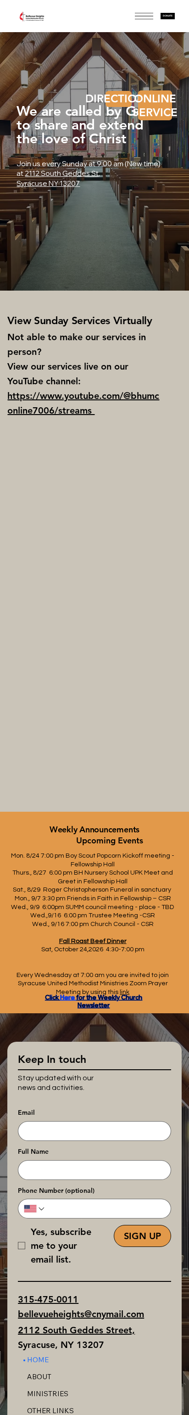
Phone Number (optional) (56, 1190)
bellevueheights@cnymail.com (81, 1314)
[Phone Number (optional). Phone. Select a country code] (35, 1208)
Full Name (33, 1151)
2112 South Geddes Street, (76, 1330)
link (124, 991)
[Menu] (144, 16)
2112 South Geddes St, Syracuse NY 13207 (58, 178)
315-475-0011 (48, 1299)
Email (26, 1112)
